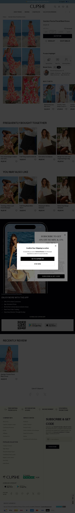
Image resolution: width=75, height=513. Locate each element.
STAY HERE (37, 264)
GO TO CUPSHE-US (38, 259)
